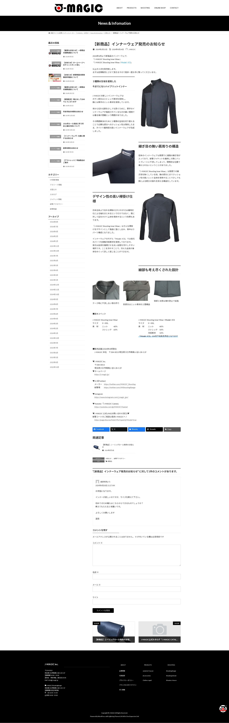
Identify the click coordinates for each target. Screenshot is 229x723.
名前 (96, 572)
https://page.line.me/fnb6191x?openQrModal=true (115, 420)
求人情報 (122, 690)
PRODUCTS (148, 665)
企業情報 (122, 671)
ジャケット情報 (56, 199)
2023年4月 (54, 362)
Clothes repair (147, 680)
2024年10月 (54, 294)
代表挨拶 (122, 676)
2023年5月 (54, 357)
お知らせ (108, 458)
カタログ (53, 194)
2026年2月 (54, 236)
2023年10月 (54, 338)
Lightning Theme (114, 716)
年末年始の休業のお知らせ (73, 111)
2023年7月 (54, 348)
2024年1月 (54, 333)
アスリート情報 (56, 185)
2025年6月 (54, 261)
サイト (95, 597)
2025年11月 (54, 246)
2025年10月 (54, 251)
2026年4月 (54, 231)
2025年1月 (54, 280)
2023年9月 (54, 343)
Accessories (147, 676)
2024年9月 (54, 299)
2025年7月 (54, 256)
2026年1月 (54, 241)
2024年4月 (54, 319)
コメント (97, 543)
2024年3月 (54, 324)
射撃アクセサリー (119, 458)
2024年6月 (54, 314)
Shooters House (171, 680)
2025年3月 (54, 275)
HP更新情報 (54, 180)
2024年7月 (54, 309)
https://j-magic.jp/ (101, 374)
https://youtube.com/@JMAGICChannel (111, 407)
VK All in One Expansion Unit (130, 716)
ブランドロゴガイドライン (127, 685)
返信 (97, 518)
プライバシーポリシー (126, 680)
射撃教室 (53, 209)
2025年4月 (54, 270)
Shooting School (171, 676)
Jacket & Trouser (148, 671)
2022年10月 (54, 367)
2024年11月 (54, 290)
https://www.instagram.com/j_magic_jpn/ (111, 397)
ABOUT (123, 665)
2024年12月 (54, 285)
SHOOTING (171, 665)
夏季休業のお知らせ (70, 148)
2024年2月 (54, 328)
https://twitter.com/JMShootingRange (119, 387)
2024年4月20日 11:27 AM (105, 485)
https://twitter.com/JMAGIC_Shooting (120, 384)
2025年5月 (54, 265)
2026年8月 (54, 222)
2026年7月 (54, 227)
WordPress (101, 716)
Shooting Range (171, 671)
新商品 (110, 461)
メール (97, 585)
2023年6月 (54, 353)
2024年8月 (54, 304)
